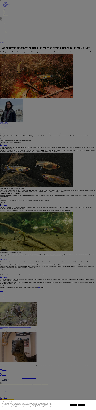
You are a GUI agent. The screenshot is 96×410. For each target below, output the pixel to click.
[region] (48, 405)
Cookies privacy (4, 408)
